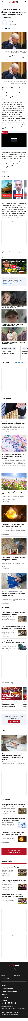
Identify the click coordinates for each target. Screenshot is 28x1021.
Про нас (3, 985)
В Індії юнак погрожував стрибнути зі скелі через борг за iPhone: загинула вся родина (13, 628)
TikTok (10, 283)
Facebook (10, 282)
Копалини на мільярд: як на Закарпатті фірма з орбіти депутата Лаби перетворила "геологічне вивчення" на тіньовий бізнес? (13, 868)
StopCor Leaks (6, 861)
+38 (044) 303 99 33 (14, 853)
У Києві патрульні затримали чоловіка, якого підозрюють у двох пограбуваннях (13, 559)
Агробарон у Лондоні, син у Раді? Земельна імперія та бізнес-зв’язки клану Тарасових (12, 896)
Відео (15, 969)
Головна (4, 6)
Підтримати (15, 721)
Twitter (18, 282)
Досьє (3, 975)
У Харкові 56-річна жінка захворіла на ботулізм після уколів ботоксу (13, 819)
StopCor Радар (5, 978)
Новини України (11, 6)
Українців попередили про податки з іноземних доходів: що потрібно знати (13, 423)
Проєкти (3, 969)
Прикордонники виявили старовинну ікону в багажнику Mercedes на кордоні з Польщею (13, 806)
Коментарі (7, 362)
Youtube (15, 282)
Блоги (15, 972)
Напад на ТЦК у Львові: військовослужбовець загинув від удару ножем (14, 643)
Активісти (4, 994)
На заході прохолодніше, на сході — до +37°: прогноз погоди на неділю (13, 493)
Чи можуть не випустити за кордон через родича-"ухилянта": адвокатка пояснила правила (13, 593)
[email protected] (15, 1014)
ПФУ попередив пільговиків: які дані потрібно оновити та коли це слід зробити (12, 456)
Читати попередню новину (8, 348)
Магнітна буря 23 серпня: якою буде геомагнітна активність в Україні (12, 525)
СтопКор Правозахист (7, 988)
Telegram (5, 282)
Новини (3, 972)
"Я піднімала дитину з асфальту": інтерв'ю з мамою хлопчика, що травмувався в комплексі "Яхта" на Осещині (12, 756)
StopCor (11, 21)
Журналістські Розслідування (9, 991)
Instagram (5, 283)
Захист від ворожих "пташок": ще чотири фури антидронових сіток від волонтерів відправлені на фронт (11, 703)
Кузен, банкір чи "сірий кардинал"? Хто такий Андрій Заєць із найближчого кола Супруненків (13, 882)
